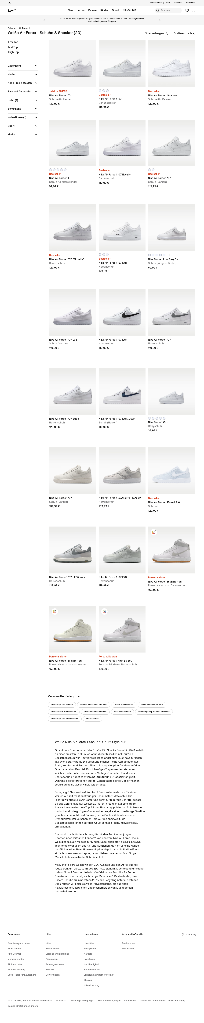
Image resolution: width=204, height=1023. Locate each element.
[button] (23, 66)
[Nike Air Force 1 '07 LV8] (122, 227)
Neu (70, 10)
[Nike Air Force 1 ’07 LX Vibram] (72, 550)
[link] (154, 532)
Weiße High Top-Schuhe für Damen (154, 712)
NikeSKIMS (129, 10)
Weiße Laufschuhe (122, 712)
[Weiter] (160, 20)
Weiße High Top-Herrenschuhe (64, 719)
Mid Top (13, 47)
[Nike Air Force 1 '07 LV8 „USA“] (122, 391)
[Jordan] (9, 3)
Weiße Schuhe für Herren (152, 705)
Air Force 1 (24, 28)
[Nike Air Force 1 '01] (72, 63)
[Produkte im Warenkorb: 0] (193, 10)
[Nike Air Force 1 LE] (72, 143)
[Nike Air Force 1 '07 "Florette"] (72, 227)
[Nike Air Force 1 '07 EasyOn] (122, 143)
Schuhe (11, 28)
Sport (115, 10)
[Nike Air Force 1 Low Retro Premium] (122, 470)
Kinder (104, 10)
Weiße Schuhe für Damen (95, 712)
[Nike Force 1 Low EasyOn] (171, 227)
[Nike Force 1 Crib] (171, 391)
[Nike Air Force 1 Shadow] (171, 63)
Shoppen (112, 21)
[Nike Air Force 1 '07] (122, 63)
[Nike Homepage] (12, 10)
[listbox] (184, 33)
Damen (92, 10)
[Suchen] (158, 10)
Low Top (13, 42)
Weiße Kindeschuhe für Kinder (93, 705)
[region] (20, 91)
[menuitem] (171, 3)
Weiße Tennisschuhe (124, 705)
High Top (13, 52)
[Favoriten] (187, 10)
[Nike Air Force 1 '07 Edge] (72, 391)
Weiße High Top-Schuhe (62, 705)
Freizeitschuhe (92, 719)
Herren (80, 10)
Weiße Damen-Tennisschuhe (63, 712)
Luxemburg (190, 934)
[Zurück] (44, 20)
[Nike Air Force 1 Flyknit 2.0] (171, 470)
